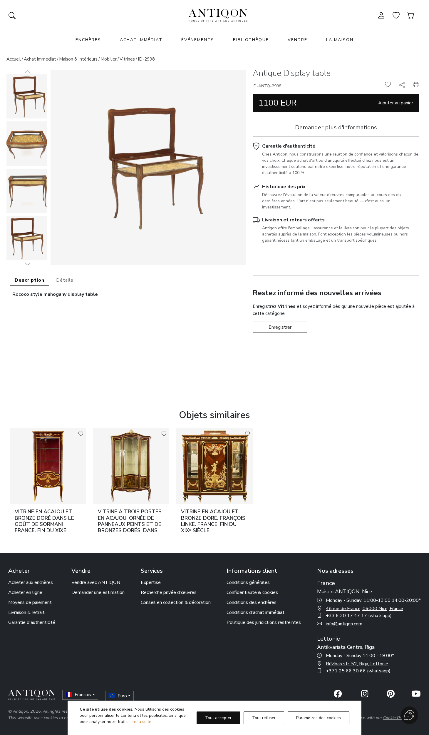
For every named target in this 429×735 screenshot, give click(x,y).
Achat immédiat (141, 40)
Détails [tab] (64, 280)
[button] (28, 264)
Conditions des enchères (251, 602)
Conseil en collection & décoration (176, 602)
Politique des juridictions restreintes (264, 622)
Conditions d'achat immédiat (255, 612)
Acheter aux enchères (30, 582)
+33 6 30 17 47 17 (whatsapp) (359, 615)
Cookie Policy (395, 718)
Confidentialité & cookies (252, 592)
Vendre (297, 40)
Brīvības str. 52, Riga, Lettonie (357, 664)
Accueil (13, 59)
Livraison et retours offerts (293, 220)
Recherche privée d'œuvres (169, 592)
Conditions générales (248, 582)
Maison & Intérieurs (78, 59)
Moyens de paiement (30, 602)
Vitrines (127, 59)
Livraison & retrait (26, 612)
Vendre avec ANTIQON (95, 582)
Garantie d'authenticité (288, 146)
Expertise (151, 582)
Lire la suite (140, 721)
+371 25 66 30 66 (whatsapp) (358, 671)
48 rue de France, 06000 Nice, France (364, 608)
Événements (197, 40)
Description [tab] (29, 280)
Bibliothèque (251, 40)
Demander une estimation (98, 592)
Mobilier (108, 59)
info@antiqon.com (344, 624)
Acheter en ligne (25, 592)
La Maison (339, 40)
